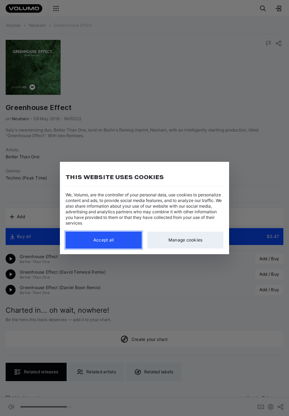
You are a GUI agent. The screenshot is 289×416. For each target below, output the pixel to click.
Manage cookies (185, 240)
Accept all (103, 240)
